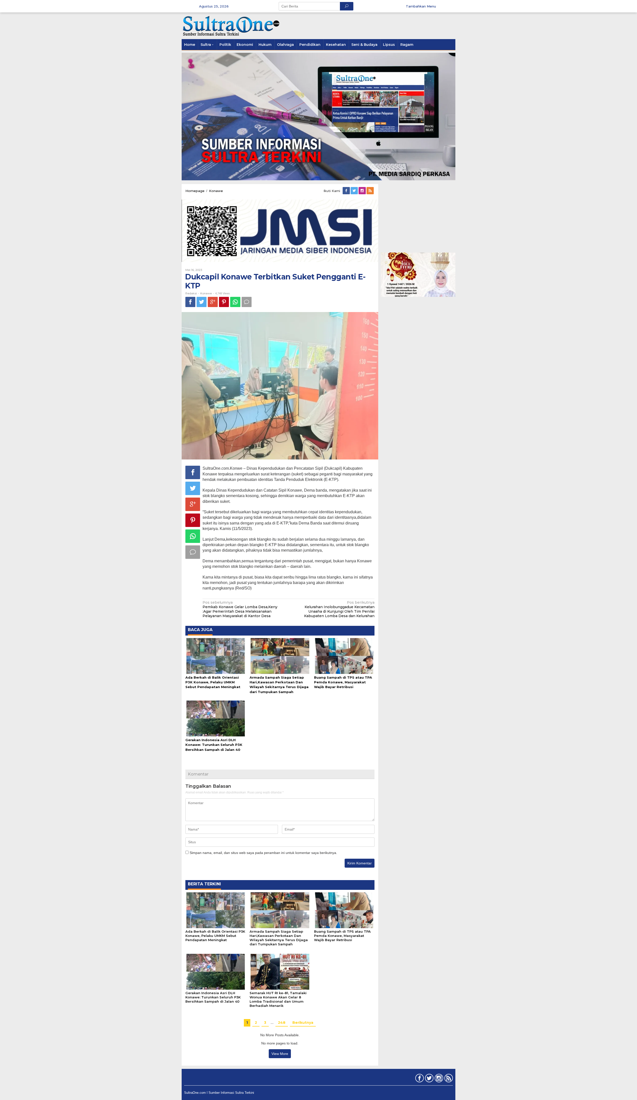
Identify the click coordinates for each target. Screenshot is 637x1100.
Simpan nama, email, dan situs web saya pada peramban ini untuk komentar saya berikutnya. (263, 853)
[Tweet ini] (202, 302)
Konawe (206, 293)
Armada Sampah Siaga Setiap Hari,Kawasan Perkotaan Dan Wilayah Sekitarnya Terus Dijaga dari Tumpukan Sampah (279, 937)
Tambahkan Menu (421, 6)
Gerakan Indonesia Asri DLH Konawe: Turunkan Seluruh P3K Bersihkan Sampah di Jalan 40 (213, 744)
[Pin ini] (224, 302)
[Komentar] (247, 302)
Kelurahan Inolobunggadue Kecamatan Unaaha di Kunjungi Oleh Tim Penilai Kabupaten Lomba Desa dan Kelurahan (339, 609)
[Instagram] (363, 191)
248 (281, 1022)
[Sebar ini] (190, 302)
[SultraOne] (231, 25)
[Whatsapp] (235, 302)
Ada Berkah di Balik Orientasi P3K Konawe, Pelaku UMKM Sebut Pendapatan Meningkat (212, 682)
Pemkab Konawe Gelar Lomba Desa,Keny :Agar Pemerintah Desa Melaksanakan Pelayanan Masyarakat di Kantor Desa (240, 609)
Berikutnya (302, 1022)
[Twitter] (355, 191)
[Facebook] (347, 191)
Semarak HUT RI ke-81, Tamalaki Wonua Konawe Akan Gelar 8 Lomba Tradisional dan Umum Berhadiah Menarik (278, 999)
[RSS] (370, 191)
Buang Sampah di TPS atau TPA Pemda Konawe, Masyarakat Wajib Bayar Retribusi (343, 682)
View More (279, 1054)
